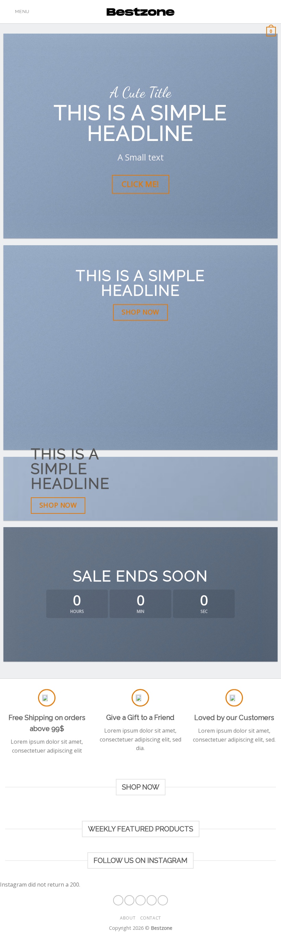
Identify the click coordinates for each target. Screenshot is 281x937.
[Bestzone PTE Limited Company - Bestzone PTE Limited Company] (140, 11)
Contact (150, 918)
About (127, 918)
